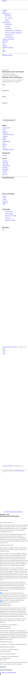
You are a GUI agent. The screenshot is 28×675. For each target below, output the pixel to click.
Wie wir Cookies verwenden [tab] (6, 522)
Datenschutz (5, 133)
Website (4, 96)
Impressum (5, 136)
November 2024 (6, 166)
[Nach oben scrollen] (0, 472)
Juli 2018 (5, 172)
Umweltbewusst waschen (8, 149)
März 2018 (5, 174)
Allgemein (5, 155)
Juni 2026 (5, 161)
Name (3, 84)
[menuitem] (14, 10)
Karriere (4, 138)
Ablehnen (14, 672)
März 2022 (5, 171)
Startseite (5, 144)
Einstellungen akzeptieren (6, 672)
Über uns (5, 148)
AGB (4, 129)
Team (4, 146)
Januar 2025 (5, 164)
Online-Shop (7, 218)
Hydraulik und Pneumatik (8, 134)
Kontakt (4, 139)
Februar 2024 (6, 169)
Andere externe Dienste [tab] (5, 628)
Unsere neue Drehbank (8, 466)
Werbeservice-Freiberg (10, 220)
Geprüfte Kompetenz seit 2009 (9, 347)
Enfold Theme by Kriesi (19, 470)
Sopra (4, 143)
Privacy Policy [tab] (3, 660)
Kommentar (5, 103)
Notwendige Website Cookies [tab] (6, 545)
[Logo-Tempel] (13, 1)
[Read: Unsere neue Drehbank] (4, 353)
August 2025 (5, 162)
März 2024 (5, 167)
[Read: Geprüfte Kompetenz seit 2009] (4, 230)
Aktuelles (5, 131)
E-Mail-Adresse (6, 90)
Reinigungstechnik (7, 141)
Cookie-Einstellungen (10, 512)
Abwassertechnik (6, 128)
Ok (4, 512)
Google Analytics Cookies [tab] (6, 605)
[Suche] (3, 49)
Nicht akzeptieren (19, 512)
